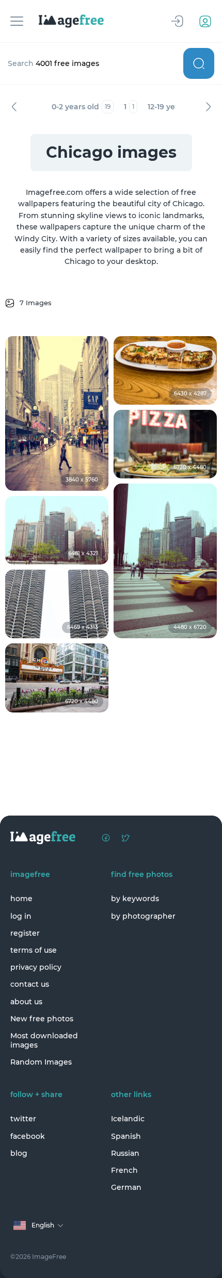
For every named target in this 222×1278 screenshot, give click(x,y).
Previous (14, 107)
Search (198, 63)
